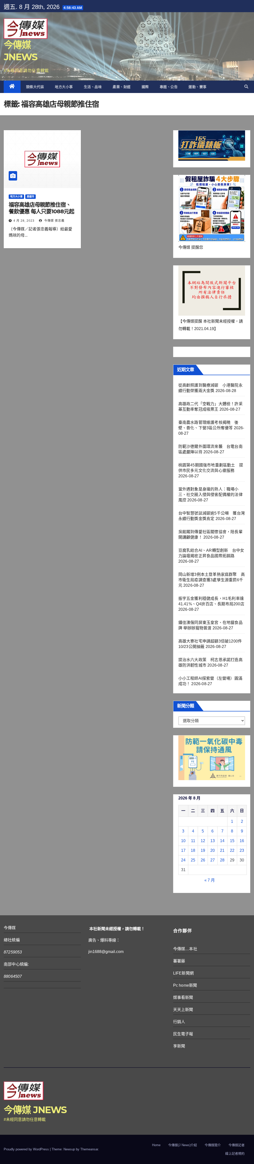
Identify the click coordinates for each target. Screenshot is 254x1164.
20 (212, 850)
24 (183, 860)
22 (232, 850)
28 (222, 860)
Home (156, 1145)
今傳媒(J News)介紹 (182, 1145)
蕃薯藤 (179, 961)
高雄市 (30, 196)
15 (232, 841)
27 (212, 860)
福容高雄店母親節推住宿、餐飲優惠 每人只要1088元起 (41, 207)
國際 (145, 87)
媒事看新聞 (183, 997)
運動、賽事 (198, 87)
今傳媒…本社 (185, 949)
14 (222, 841)
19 (203, 850)
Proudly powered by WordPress (27, 1149)
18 (193, 850)
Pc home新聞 (185, 985)
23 (242, 850)
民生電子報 (183, 1034)
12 (203, 841)
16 (242, 841)
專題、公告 (169, 87)
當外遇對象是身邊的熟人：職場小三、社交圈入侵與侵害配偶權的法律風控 (210, 494)
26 (203, 860)
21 (222, 850)
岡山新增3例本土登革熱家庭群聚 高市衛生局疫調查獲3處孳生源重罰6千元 (211, 579)
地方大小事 (64, 87)
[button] (246, 87)
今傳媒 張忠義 (53, 220)
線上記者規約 (235, 1153)
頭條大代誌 (35, 87)
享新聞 (179, 1046)
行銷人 (179, 1022)
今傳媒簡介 (213, 1145)
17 (183, 850)
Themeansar (89, 1149)
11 (193, 841)
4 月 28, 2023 (23, 220)
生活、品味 (93, 87)
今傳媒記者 (236, 1145)
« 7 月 (209, 880)
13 (212, 841)
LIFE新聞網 (183, 973)
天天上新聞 (183, 1010)
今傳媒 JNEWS (35, 1110)
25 (193, 860)
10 (183, 841)
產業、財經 (122, 87)
